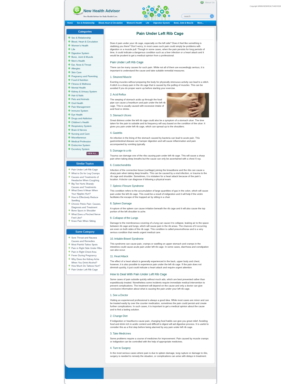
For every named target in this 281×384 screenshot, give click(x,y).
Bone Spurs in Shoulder (83, 210)
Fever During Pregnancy (84, 255)
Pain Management (80, 107)
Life (147, 23)
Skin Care (76, 72)
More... (200, 23)
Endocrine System (80, 145)
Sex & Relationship (85, 23)
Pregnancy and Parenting (84, 76)
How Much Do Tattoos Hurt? (85, 266)
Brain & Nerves (79, 130)
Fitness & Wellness (81, 84)
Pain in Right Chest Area (83, 252)
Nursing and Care (80, 133)
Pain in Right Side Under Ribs (86, 248)
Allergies (75, 68)
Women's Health (134, 23)
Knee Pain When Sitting (83, 221)
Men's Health (78, 61)
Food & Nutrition (79, 80)
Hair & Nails (77, 95)
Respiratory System (81, 126)
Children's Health (80, 122)
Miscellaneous (78, 137)
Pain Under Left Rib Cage (84, 169)
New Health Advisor (101, 11)
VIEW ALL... (92, 153)
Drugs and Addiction (81, 118)
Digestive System (161, 23)
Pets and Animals (80, 99)
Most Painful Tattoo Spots (84, 244)
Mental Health (78, 87)
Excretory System (80, 149)
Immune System (79, 110)
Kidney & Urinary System (84, 91)
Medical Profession (81, 141)
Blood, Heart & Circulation (111, 23)
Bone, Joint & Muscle (183, 23)
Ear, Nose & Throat (81, 64)
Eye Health (77, 114)
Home (70, 23)
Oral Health (77, 103)
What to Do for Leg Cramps (85, 173)
